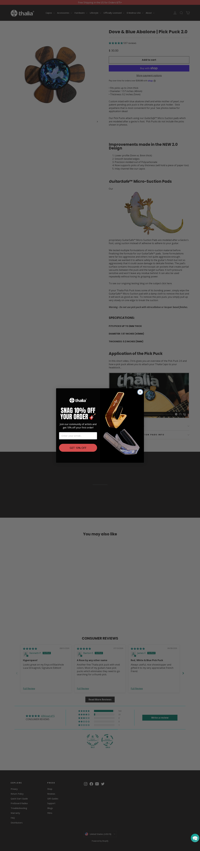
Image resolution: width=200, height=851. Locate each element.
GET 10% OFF (78, 448)
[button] (195, 838)
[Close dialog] (140, 392)
